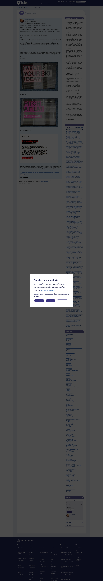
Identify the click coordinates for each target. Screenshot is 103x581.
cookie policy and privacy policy (48, 290)
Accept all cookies (39, 300)
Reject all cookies (50, 300)
